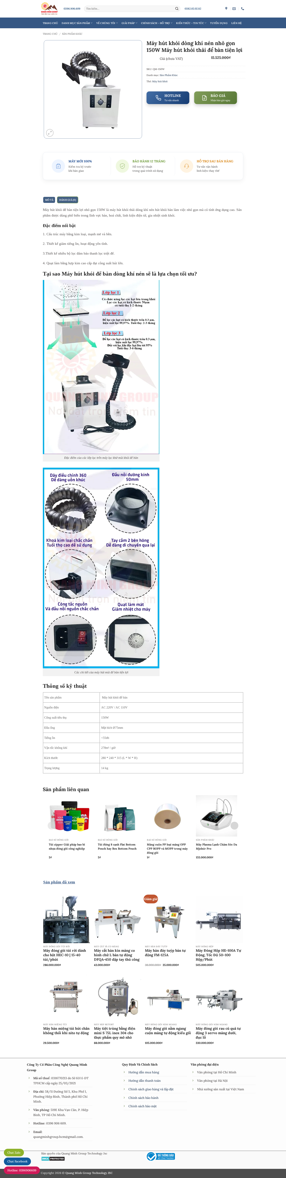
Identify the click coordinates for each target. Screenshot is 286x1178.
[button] (50, 132)
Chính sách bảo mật (142, 1106)
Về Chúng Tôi (105, 23)
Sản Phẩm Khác (72, 33)
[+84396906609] (243, 8)
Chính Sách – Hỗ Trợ (155, 23)
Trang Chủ (50, 23)
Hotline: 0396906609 (21, 1170)
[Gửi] (177, 8)
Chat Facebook (17, 1161)
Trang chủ (50, 33)
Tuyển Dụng (219, 23)
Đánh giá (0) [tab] (67, 199)
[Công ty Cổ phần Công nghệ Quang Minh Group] (226, 8)
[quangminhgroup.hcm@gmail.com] (234, 8)
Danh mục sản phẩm (76, 23)
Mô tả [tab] (49, 199)
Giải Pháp (128, 23)
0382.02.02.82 (193, 8)
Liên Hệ (236, 23)
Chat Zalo (13, 1152)
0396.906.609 (72, 8)
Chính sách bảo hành (143, 1098)
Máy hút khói (160, 81)
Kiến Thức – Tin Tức (190, 23)
